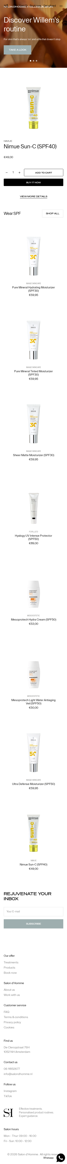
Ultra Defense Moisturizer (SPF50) (33, 784)
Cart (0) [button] (23, 6)
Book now (35, 6)
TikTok (8, 1096)
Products (9, 967)
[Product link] (33, 258)
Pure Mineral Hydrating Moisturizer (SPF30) (33, 289)
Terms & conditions (16, 1017)
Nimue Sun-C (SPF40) (33, 864)
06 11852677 (12, 1068)
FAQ (6, 1011)
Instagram (10, 1091)
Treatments (11, 962)
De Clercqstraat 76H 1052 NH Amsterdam (17, 1049)
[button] (30, 60)
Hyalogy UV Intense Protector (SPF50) (33, 537)
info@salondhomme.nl (18, 1074)
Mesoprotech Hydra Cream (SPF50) (33, 619)
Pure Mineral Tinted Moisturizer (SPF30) (33, 373)
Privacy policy (12, 1022)
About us (9, 989)
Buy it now (33, 182)
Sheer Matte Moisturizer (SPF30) (33, 455)
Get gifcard (49, 6)
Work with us (12, 994)
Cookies (9, 1027)
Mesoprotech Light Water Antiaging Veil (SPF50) (33, 702)
